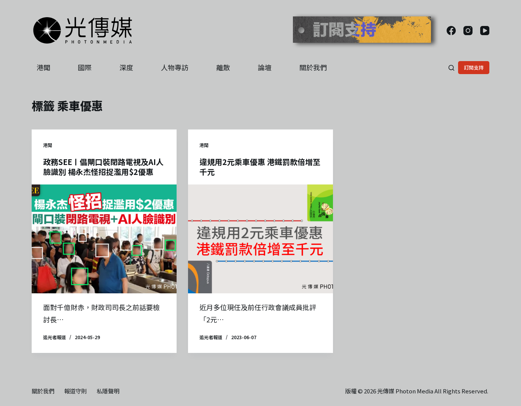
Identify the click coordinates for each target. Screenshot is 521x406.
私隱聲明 (107, 391)
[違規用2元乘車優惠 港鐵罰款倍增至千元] (260, 238)
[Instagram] (468, 30)
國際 (85, 67)
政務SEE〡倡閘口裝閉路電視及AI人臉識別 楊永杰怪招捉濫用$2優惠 (103, 166)
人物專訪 (174, 67)
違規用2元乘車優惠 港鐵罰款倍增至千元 (259, 166)
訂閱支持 (474, 67)
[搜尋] (451, 68)
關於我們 (313, 67)
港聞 (43, 67)
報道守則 (75, 391)
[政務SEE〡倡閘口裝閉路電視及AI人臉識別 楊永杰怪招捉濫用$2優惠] (104, 238)
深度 (126, 67)
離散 (223, 67)
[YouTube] (484, 30)
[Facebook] (451, 30)
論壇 (265, 67)
